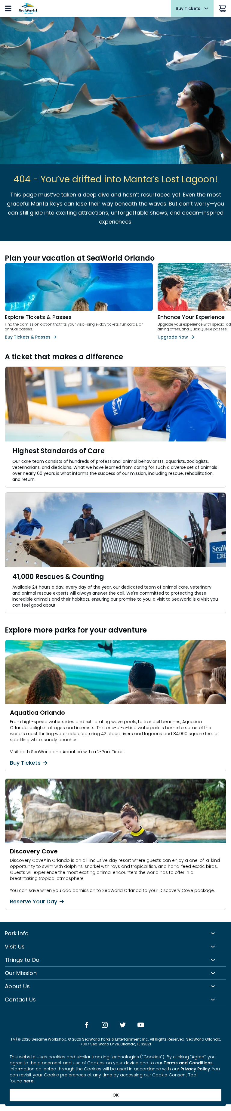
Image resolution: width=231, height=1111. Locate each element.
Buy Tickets (25, 763)
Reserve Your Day (33, 901)
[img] (86, 1025)
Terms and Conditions (188, 1063)
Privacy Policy (195, 1069)
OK (115, 1095)
